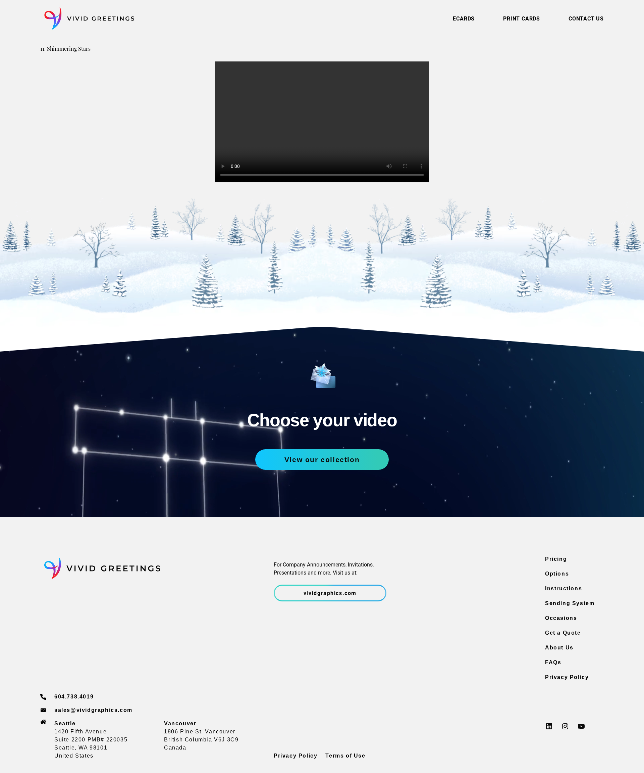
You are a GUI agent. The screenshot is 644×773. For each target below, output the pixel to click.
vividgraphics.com (330, 592)
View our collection (322, 459)
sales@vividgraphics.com (93, 710)
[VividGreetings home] (87, 19)
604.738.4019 (74, 696)
